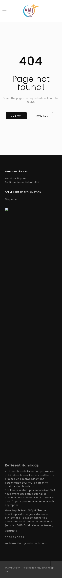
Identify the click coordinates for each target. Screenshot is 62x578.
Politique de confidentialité (22, 182)
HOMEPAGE (42, 115)
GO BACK (16, 115)
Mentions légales (15, 178)
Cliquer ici (11, 199)
